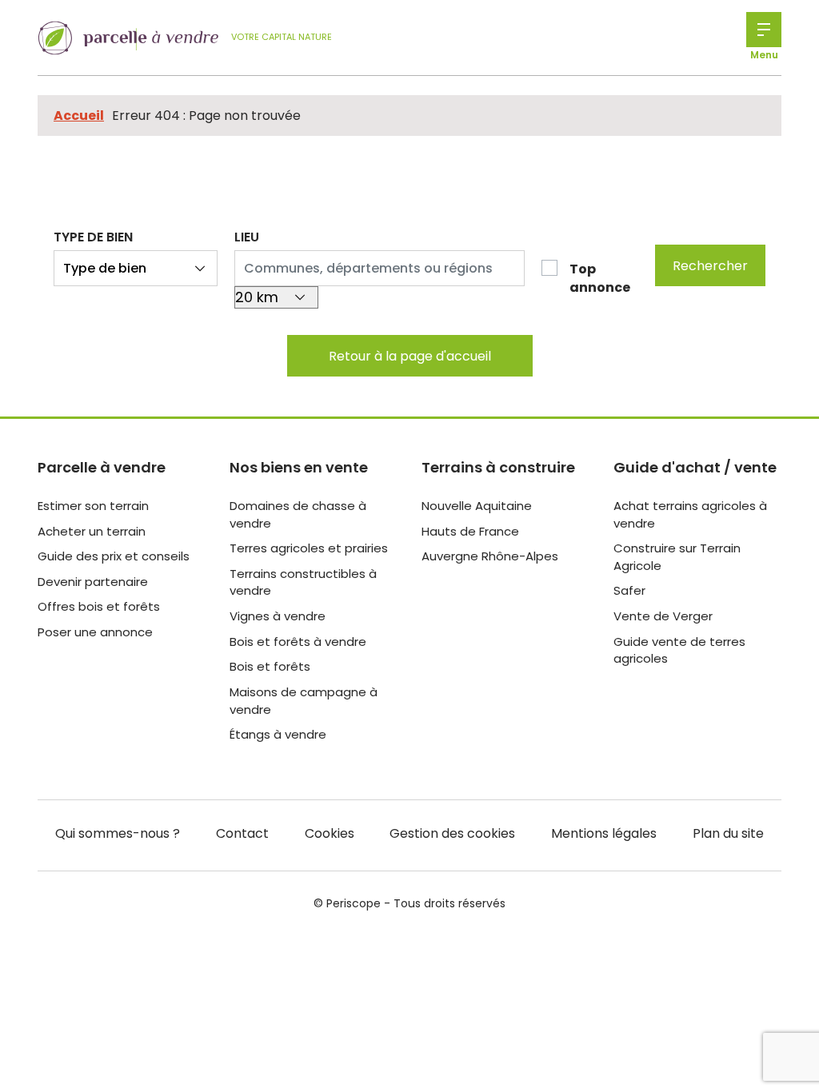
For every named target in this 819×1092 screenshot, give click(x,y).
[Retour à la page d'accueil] (128, 38)
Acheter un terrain (92, 531)
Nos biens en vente (299, 467)
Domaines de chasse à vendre (298, 514)
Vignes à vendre (278, 616)
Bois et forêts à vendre (298, 641)
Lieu (246, 237)
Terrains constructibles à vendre (303, 582)
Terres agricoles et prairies (309, 548)
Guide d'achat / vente (695, 467)
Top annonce (599, 278)
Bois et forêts (270, 666)
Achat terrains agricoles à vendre (690, 514)
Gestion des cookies (452, 833)
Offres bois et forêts (99, 606)
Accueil (79, 115)
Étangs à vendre (278, 734)
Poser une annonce (95, 632)
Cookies (329, 833)
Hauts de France (470, 531)
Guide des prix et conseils (114, 556)
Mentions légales (604, 833)
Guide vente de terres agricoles (679, 650)
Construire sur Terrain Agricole (677, 557)
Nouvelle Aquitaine (476, 505)
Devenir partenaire (93, 581)
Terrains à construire (498, 467)
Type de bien (93, 237)
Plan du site (728, 833)
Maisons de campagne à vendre (304, 700)
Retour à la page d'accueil (410, 356)
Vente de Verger (663, 616)
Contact (242, 833)
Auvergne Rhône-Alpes (489, 556)
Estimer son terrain (93, 505)
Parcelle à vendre (102, 467)
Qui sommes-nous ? (117, 833)
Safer (629, 590)
